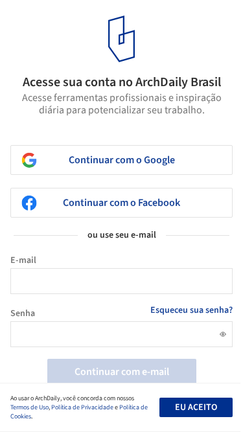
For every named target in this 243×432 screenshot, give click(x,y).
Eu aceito (196, 407)
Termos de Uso (29, 407)
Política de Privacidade (82, 407)
